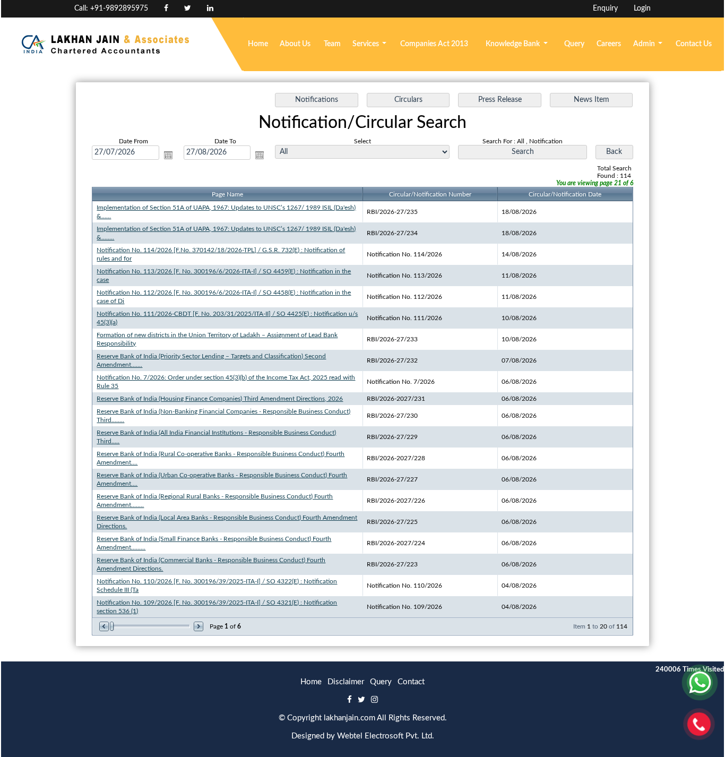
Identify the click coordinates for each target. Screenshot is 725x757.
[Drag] (112, 626)
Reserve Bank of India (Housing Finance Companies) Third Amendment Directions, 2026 (220, 398)
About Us (295, 44)
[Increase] (197, 626)
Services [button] (366, 44)
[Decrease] (104, 626)
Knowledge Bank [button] (513, 44)
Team (332, 44)
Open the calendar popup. (168, 155)
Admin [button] (645, 44)
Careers (609, 44)
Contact (411, 682)
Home (258, 44)
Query (574, 44)
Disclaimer (345, 682)
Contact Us (694, 44)
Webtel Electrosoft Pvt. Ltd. (385, 736)
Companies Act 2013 (434, 44)
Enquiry (605, 8)
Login (642, 8)
